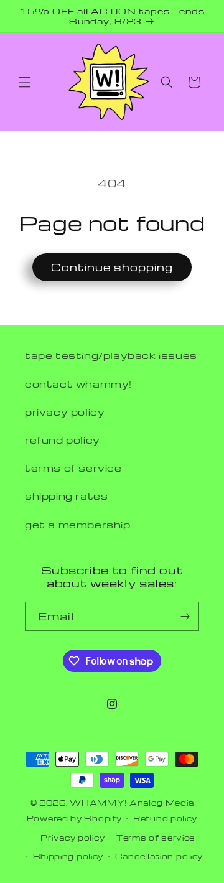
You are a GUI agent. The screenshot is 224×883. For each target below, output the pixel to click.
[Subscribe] (184, 616)
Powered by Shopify (74, 818)
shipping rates (66, 496)
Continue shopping (112, 267)
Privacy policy (72, 838)
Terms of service (155, 838)
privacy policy (65, 412)
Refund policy (165, 818)
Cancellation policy (159, 856)
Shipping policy (68, 856)
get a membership (78, 524)
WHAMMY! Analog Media (132, 803)
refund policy (62, 440)
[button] (25, 82)
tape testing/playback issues (111, 355)
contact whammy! (78, 384)
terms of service (73, 468)
